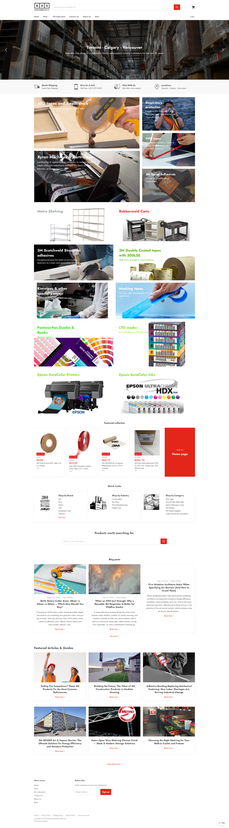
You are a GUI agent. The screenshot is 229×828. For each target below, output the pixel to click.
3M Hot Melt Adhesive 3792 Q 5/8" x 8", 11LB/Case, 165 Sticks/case (146, 465)
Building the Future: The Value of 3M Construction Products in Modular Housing (114, 689)
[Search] (177, 7)
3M (59, 499)
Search (36, 815)
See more (62, 517)
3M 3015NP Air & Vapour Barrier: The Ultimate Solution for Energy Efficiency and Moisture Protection (60, 743)
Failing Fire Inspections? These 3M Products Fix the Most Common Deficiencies (60, 689)
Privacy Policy (46, 815)
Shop (45, 16)
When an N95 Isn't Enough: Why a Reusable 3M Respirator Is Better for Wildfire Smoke (114, 604)
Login (192, 16)
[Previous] (6, 49)
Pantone (61, 514)
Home (36, 16)
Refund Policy (70, 815)
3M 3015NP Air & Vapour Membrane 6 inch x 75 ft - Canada (113, 465)
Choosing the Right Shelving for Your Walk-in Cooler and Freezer (169, 742)
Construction (117, 499)
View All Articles (114, 764)
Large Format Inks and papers (177, 514)
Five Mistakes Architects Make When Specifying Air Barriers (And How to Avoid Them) (169, 587)
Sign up (105, 792)
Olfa (60, 508)
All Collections (59, 16)
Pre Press (115, 502)
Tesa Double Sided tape (175, 502)
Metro (60, 505)
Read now (59, 629)
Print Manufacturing (119, 505)
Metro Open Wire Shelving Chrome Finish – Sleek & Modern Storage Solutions (114, 742)
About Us (87, 16)
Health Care (116, 508)
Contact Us (74, 16)
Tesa (60, 502)
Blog (97, 16)
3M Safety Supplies (173, 511)
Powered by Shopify (41, 821)
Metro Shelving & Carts (175, 505)
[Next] (222, 49)
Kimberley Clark (64, 511)
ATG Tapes (170, 499)
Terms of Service (83, 815)
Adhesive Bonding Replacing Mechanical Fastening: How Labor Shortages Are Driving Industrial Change (169, 689)
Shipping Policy (58, 815)
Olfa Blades (170, 508)
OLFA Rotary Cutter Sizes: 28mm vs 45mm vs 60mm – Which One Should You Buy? (60, 604)
